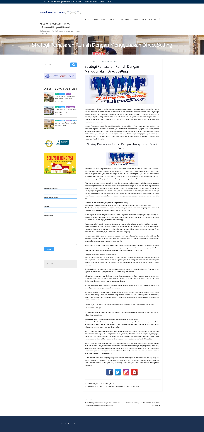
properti (68, 120)
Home (87, 19)
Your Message (48, 215)
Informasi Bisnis (70, 107)
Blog (103, 19)
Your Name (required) (51, 188)
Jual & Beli (113, 19)
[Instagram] (126, 372)
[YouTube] (134, 372)
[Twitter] (117, 372)
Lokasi (137, 19)
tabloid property (149, 117)
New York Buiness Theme (70, 424)
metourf (114, 62)
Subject (46, 206)
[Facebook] (109, 372)
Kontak (152, 19)
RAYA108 (50, 264)
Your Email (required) (51, 197)
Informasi (126, 19)
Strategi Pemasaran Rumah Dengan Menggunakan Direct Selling (113, 387)
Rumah (96, 19)
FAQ (144, 19)
